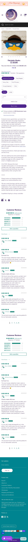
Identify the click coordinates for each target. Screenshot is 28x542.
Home (2, 28)
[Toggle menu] (2, 15)
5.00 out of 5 (18, 213)
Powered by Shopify (19, 538)
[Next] (26, 57)
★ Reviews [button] (14, 540)
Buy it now (14, 106)
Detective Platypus (8, 78)
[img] (5, 238)
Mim (15, 86)
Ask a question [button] (14, 229)
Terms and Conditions (7, 495)
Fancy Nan (6, 82)
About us (4, 483)
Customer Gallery (6, 485)
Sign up (7, 470)
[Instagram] (5, 517)
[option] (14, 43)
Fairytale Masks (16, 28)
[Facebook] (2, 517)
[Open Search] (2, 24)
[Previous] (2, 57)
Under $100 (8, 28)
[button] (5, 73)
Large (10, 92)
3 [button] (14, 322)
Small (4, 92)
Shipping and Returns (7, 492)
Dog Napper (19, 78)
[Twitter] (7, 517)
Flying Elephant (7, 86)
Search (3, 480)
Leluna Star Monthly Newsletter (10, 488)
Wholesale (4, 490)
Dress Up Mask (7, 71)
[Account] (21, 14)
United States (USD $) (8, 526)
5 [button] (15, 56)
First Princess (15, 82)
